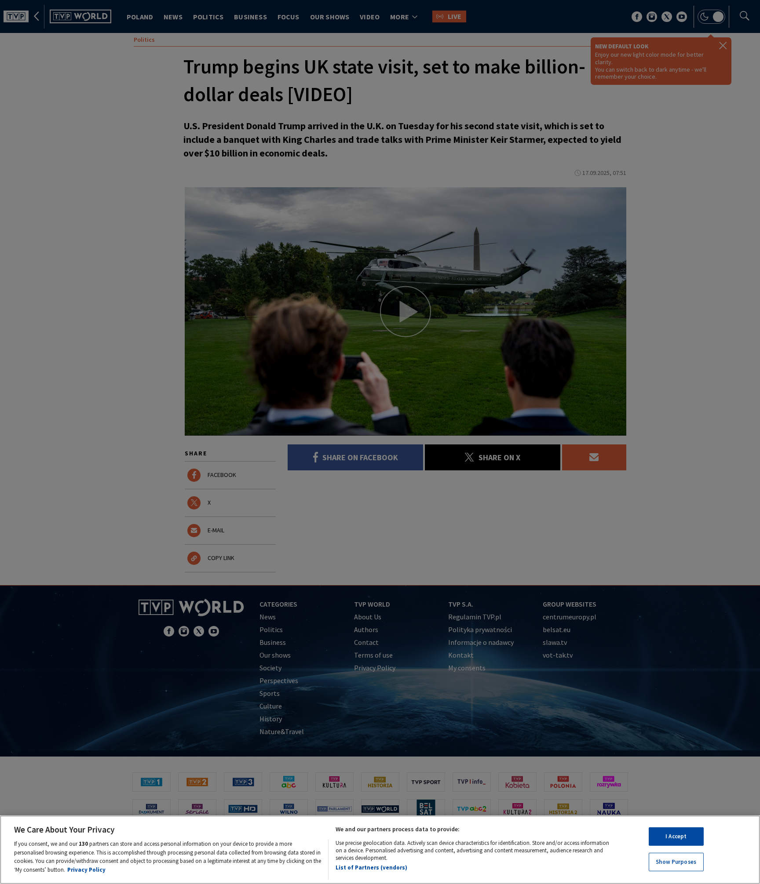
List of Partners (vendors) (371, 867)
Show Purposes (676, 861)
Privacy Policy (86, 869)
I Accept (676, 836)
